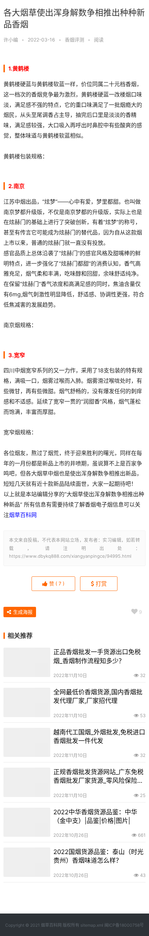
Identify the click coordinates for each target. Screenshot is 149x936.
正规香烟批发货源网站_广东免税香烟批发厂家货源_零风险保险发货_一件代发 (98, 776)
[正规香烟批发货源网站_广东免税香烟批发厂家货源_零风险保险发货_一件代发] (26, 782)
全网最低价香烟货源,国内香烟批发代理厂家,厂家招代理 (97, 696)
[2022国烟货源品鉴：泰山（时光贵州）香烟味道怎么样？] (26, 862)
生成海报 (22, 612)
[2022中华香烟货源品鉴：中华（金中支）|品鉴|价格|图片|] (26, 822)
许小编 (10, 40)
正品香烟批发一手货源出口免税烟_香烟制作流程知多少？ (97, 656)
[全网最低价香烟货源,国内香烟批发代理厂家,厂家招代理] (26, 702)
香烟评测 (74, 40)
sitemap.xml (91, 925)
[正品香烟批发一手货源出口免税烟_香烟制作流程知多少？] (26, 662)
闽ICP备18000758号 (124, 925)
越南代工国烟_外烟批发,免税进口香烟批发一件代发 (99, 736)
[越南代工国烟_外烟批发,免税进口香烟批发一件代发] (26, 742)
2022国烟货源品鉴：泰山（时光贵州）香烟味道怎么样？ (98, 856)
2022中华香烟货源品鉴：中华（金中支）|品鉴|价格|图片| (95, 816)
